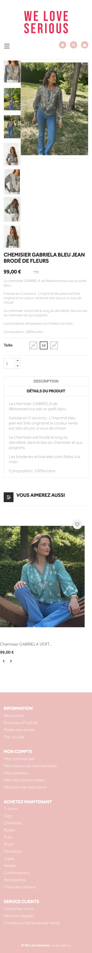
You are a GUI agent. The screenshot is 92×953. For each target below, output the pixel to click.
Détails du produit (46, 391)
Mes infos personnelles (24, 780)
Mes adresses (16, 772)
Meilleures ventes (19, 729)
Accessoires (15, 879)
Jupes (9, 858)
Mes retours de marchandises (30, 765)
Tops (8, 815)
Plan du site (14, 736)
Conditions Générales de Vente (32, 923)
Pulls (8, 837)
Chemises (13, 823)
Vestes (10, 865)
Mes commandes (19, 758)
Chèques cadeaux (20, 886)
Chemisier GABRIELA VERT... (26, 644)
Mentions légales (19, 915)
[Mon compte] (62, 45)
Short (9, 844)
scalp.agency (61, 945)
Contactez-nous (19, 908)
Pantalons (13, 851)
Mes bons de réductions (25, 787)
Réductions (14, 715)
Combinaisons (17, 872)
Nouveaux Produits (21, 722)
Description (46, 381)
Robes (9, 830)
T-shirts (11, 808)
